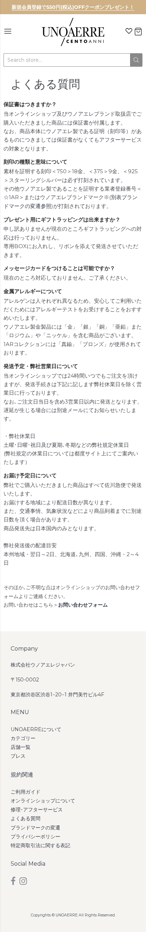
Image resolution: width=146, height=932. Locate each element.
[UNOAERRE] (73, 32)
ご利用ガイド (25, 792)
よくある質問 (25, 818)
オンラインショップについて (43, 800)
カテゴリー (23, 738)
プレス (18, 756)
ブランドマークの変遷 (35, 827)
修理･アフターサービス (37, 809)
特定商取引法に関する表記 (40, 845)
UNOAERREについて (36, 729)
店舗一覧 (20, 747)
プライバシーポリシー (35, 836)
